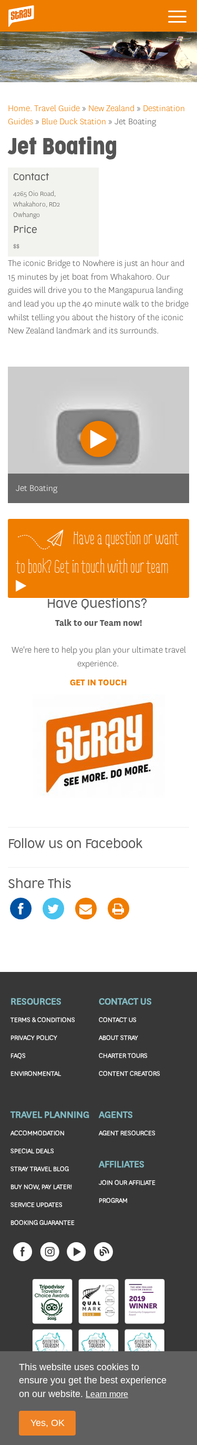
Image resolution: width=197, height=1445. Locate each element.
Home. (20, 108)
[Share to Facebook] (20, 908)
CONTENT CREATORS (129, 1073)
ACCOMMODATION (38, 1132)
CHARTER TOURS (123, 1055)
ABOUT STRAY (118, 1037)
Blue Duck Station (74, 121)
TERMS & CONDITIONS (43, 1019)
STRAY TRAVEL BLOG (40, 1168)
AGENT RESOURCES (127, 1132)
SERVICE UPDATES (37, 1204)
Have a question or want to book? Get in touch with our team (97, 552)
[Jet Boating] (98, 434)
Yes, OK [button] (47, 1423)
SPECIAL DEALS (32, 1150)
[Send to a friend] (85, 908)
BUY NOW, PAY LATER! (41, 1186)
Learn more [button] (107, 1394)
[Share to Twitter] (53, 908)
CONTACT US (118, 1019)
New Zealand (111, 108)
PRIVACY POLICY (34, 1037)
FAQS (18, 1055)
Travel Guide (57, 108)
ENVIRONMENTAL (36, 1073)
